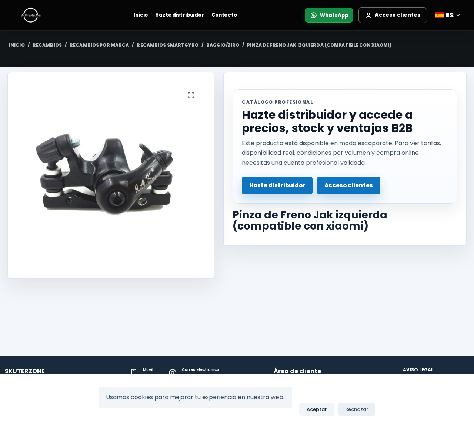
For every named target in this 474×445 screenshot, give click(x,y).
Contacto (224, 15)
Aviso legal (418, 370)
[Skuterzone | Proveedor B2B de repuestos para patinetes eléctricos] (38, 15)
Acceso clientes (348, 185)
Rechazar (356, 409)
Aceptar (317, 409)
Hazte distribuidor (179, 15)
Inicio (141, 15)
